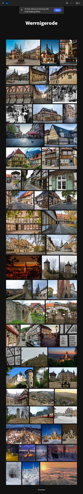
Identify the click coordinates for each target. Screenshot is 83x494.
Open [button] (57, 10)
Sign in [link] (78, 3)
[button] (21, 10)
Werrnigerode (41, 23)
